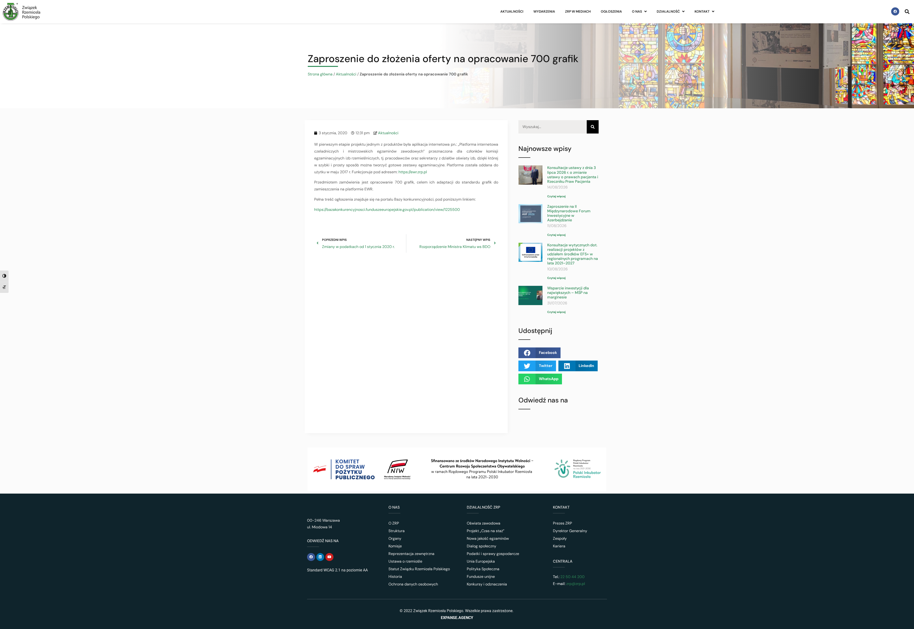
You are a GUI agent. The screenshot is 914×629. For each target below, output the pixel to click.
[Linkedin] (320, 557)
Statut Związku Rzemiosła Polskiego (419, 568)
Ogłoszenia (611, 11)
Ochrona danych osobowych (413, 584)
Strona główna (320, 74)
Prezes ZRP (562, 523)
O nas (637, 11)
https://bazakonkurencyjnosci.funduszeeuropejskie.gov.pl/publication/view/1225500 (387, 209)
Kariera (559, 546)
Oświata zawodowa (483, 523)
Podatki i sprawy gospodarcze (493, 553)
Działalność (668, 11)
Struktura (396, 530)
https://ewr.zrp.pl (412, 171)
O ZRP (393, 523)
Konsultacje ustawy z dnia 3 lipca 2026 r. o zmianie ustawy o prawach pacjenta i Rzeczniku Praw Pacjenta (572, 174)
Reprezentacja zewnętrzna (411, 553)
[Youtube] (329, 557)
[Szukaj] (593, 127)
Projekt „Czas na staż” (485, 530)
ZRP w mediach (578, 11)
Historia (395, 576)
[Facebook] (895, 11)
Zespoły (560, 538)
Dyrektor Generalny (570, 530)
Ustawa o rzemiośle (405, 561)
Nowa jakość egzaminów (488, 538)
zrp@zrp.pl (575, 583)
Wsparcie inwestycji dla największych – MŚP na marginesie (568, 293)
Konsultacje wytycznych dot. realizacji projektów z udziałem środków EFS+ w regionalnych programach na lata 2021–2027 (572, 254)
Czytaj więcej (556, 196)
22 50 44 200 (572, 576)
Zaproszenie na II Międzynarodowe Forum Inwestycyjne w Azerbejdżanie (569, 213)
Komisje (395, 546)
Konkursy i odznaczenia (487, 584)
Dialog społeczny (481, 546)
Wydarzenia (544, 11)
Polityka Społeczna (483, 568)
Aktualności (511, 11)
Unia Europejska (481, 561)
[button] (539, 352)
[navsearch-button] (907, 11)
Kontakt (702, 11)
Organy (394, 538)
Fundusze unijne (481, 576)
